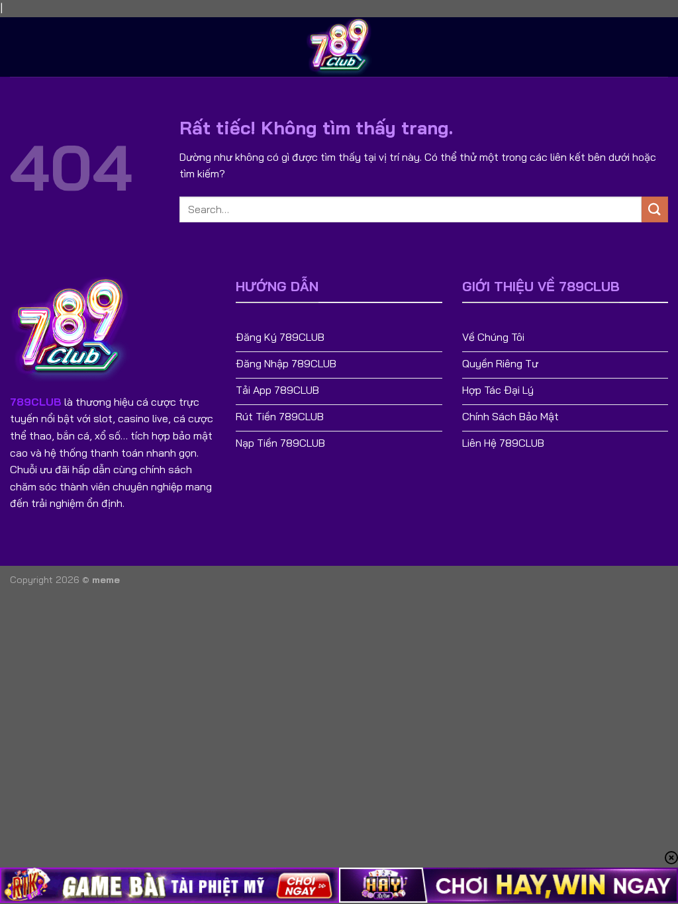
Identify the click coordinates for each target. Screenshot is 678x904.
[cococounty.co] (339, 47)
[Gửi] (655, 209)
